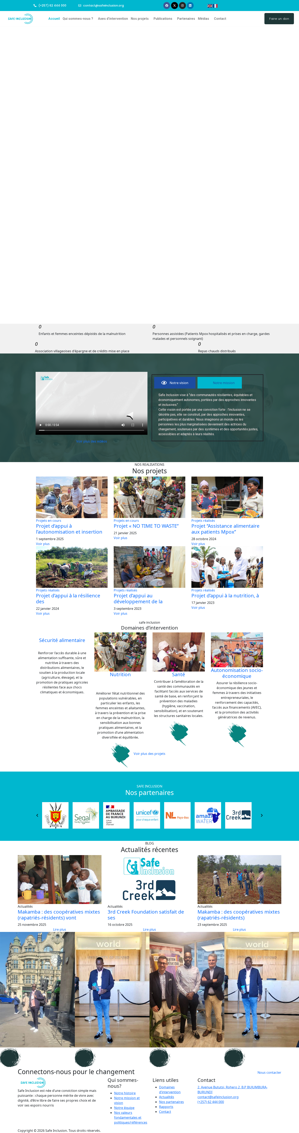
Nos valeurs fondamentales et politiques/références (130, 1117)
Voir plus (43, 544)
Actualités (166, 1097)
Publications (163, 19)
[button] (79, 18)
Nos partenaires (171, 1102)
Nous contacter (269, 1072)
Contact (220, 19)
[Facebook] (166, 5)
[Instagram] (182, 5)
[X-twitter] (174, 5)
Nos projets (140, 19)
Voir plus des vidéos (91, 441)
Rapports (166, 1106)
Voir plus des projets (149, 753)
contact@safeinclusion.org (218, 1097)
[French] (215, 5)
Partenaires (186, 19)
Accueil (54, 19)
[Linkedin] (190, 5)
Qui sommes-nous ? (78, 19)
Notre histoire (125, 1093)
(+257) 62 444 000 (211, 1102)
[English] (210, 5)
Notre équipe (124, 1107)
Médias (203, 19)
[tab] (174, 383)
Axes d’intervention (113, 19)
